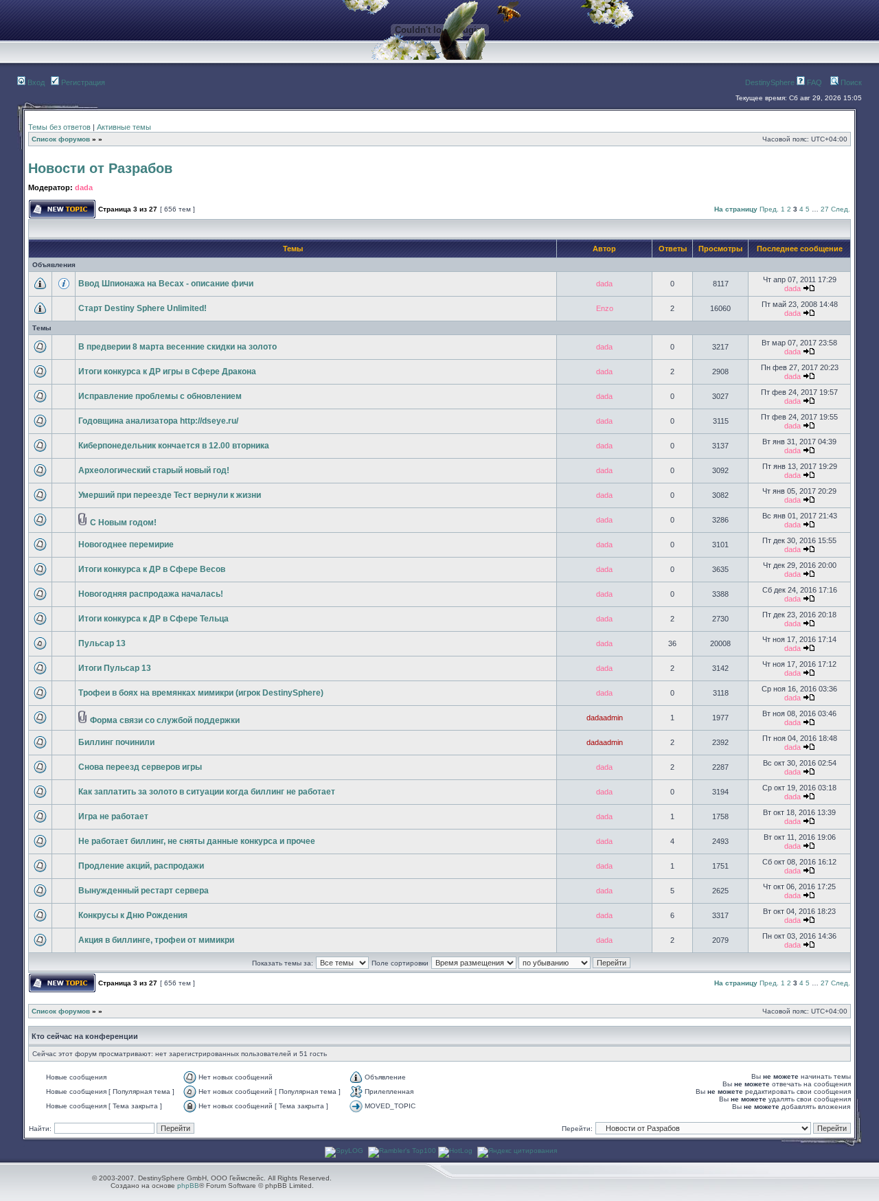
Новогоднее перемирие (126, 544)
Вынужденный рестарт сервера (143, 890)
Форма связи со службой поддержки (165, 720)
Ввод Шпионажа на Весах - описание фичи (165, 283)
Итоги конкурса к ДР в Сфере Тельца (153, 619)
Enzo (604, 308)
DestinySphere (770, 82)
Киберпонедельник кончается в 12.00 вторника (173, 445)
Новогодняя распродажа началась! (150, 594)
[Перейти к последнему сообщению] (809, 288)
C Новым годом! (123, 522)
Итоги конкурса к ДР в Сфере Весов (151, 569)
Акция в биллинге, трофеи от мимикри (156, 940)
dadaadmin (604, 717)
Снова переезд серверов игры (140, 767)
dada (84, 187)
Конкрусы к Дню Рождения (132, 915)
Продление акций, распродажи (141, 866)
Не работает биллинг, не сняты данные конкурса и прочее (196, 841)
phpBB (188, 1185)
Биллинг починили (116, 742)
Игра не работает (113, 816)
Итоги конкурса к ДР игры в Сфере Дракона (167, 371)
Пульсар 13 (102, 643)
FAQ (813, 82)
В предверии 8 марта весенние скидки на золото (177, 347)
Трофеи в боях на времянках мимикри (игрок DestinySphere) (200, 693)
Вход (35, 82)
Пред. (769, 209)
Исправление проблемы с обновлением (160, 396)
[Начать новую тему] (62, 216)
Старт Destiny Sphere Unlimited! (142, 308)
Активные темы (124, 127)
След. (840, 209)
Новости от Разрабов (100, 168)
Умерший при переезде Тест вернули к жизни (169, 495)
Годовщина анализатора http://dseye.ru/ (158, 421)
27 (825, 209)
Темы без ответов (59, 127)
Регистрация (82, 82)
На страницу (735, 209)
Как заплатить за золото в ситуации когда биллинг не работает (206, 792)
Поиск (850, 82)
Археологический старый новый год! (153, 470)
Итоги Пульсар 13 (114, 668)
